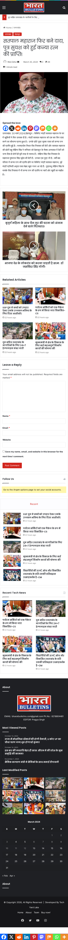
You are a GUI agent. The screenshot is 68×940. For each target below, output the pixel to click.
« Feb (5, 875)
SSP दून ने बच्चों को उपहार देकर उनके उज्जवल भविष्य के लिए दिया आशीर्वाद (17, 310)
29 (52, 861)
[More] (55, 128)
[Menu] (4, 8)
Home (8, 27)
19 (25, 854)
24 (7, 861)
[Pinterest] (30, 128)
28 (43, 861)
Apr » (12, 875)
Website (7, 439)
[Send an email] (18, 62)
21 (43, 854)
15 (52, 848)
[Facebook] (5, 128)
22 (52, 854)
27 (34, 861)
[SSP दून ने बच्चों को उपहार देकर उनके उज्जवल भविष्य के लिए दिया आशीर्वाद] (18, 296)
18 (16, 854)
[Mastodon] (36, 128)
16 (61, 848)
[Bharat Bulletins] (34, 7)
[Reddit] (18, 128)
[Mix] (42, 128)
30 (61, 861)
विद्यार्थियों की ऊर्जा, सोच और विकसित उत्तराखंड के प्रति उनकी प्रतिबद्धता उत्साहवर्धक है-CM (42, 574)
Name (6, 416)
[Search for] (64, 8)
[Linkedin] (24, 128)
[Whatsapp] (49, 128)
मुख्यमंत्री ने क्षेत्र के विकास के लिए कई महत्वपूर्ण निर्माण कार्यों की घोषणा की (49, 345)
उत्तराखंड (16, 27)
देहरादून (17, 34)
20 (34, 854)
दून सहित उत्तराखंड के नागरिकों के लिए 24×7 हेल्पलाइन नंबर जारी (33, 17)
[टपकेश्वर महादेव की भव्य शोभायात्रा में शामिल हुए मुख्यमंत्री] (34, 808)
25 (16, 861)
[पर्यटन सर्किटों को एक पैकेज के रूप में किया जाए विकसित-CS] (50, 295)
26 (25, 861)
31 (7, 867)
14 (43, 848)
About (29, 912)
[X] (12, 128)
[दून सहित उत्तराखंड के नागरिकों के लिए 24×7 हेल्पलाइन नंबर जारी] (18, 330)
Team (36, 912)
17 (7, 854)
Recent (34, 503)
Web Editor (12, 62)
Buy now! (45, 912)
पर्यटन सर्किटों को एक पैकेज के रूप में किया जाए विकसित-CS (50, 310)
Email (6, 428)
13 (34, 848)
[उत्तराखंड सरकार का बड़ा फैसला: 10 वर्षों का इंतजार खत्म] (12, 808)
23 (61, 854)
